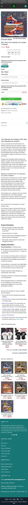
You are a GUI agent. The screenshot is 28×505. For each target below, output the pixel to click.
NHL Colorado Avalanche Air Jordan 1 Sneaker (7, 376)
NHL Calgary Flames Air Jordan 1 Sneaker (7, 395)
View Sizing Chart (5, 451)
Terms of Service (5, 472)
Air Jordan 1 (8, 38)
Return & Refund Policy (7, 464)
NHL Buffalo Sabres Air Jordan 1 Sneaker (7, 414)
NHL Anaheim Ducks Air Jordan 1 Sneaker (21, 395)
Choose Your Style (5, 56)
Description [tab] (4, 122)
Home (2, 38)
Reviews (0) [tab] (4, 125)
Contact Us (4, 456)
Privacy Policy (4, 469)
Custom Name (4, 74)
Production (5, 299)
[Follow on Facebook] (11, 435)
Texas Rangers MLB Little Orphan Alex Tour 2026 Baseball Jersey (21, 343)
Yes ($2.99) (5, 64)
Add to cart (11, 99)
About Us (3, 445)
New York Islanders (7, 112)
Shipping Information (6, 466)
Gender (3, 69)
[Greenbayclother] (14, 6)
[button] (2, 6)
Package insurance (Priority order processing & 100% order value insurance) (13, 61)
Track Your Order (5, 453)
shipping (18, 319)
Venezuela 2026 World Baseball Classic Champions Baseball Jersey (7, 343)
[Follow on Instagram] (13, 435)
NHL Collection (14, 110)
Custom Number (5, 80)
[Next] (27, 338)
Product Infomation (6, 448)
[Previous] (1, 338)
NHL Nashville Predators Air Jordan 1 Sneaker (21, 376)
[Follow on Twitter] (14, 435)
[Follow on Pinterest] (16, 435)
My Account (4, 443)
